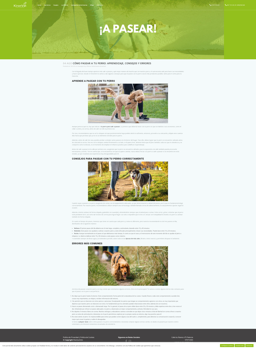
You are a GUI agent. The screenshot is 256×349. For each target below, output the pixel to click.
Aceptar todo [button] (240, 345)
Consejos (80, 66)
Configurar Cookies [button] (227, 345)
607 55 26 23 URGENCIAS (236, 5)
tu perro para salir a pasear (110, 126)
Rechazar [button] (249, 345)
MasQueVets (78, 340)
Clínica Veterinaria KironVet (96, 66)
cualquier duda (83, 322)
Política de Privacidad (71, 337)
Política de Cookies (87, 337)
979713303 (215, 5)
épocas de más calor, (133, 238)
